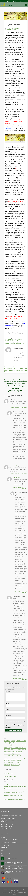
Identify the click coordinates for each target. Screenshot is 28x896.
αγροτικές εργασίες (8, 747)
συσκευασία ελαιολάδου (10, 343)
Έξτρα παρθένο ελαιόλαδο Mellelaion (10, 839)
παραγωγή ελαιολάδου (19, 342)
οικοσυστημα (17, 753)
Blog (2, 850)
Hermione (18, 740)
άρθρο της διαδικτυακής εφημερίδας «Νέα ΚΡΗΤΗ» (15, 121)
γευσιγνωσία (7, 749)
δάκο (16, 168)
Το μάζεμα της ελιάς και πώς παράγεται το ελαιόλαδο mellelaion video (9, 369)
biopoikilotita (7, 740)
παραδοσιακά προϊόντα (20, 755)
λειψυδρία (6, 753)
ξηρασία (11, 753)
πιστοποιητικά (7, 760)
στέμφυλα (13, 760)
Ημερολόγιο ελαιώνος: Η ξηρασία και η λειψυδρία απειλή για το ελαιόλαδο (14, 791)
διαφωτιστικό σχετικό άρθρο (15, 201)
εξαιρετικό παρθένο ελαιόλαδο (10, 751)
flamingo (13, 740)
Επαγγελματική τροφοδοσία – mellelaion (14, 799)
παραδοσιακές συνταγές (9, 758)
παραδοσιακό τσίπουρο (20, 758)
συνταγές (19, 760)
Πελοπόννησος (7, 745)
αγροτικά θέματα (21, 745)
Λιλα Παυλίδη (13, 466)
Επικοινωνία (4, 847)
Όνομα (7, 703)
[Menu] (26, 5)
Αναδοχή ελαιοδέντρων (10, 784)
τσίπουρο (18, 762)
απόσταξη (16, 747)
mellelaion (24, 740)
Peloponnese (19, 742)
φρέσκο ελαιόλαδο (20, 343)
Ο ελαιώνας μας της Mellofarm (9, 842)
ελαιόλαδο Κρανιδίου (14, 340)
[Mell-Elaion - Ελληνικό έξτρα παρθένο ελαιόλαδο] (7, 4)
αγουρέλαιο (14, 745)
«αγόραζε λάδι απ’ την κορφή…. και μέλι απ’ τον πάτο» (14, 317)
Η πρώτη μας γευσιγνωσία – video (21, 369)
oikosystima (12, 742)
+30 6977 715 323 (8, 826)
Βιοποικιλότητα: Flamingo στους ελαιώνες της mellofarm (15, 787)
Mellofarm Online (9, 22)
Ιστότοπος (8, 715)
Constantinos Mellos (10, 29)
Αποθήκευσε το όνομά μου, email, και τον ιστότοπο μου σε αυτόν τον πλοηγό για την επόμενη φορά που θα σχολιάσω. (15, 724)
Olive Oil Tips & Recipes (10, 776)
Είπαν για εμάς (5, 845)
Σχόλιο (7, 691)
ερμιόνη (20, 751)
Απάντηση (24, 407)
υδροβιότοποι (7, 764)
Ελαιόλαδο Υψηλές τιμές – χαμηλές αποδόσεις (13, 796)
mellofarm (20, 339)
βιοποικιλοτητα (22, 747)
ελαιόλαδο (7, 340)
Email (7, 709)
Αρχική (3, 837)
